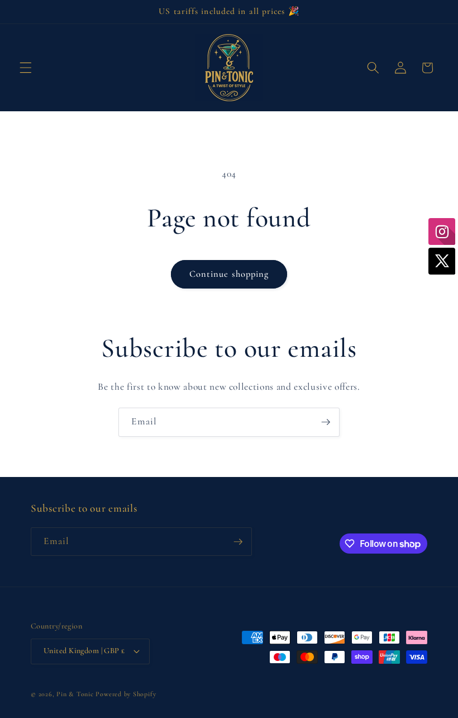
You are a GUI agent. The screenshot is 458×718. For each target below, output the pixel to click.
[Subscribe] (325, 422)
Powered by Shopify (126, 694)
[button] (25, 67)
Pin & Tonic (74, 694)
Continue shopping (229, 274)
